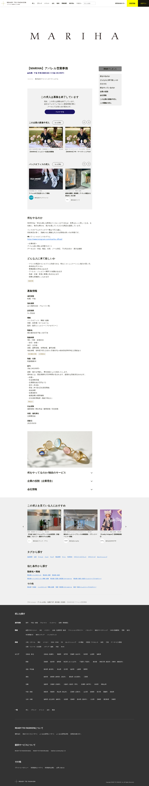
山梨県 (79, 669)
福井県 (72, 669)
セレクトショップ (102, 557)
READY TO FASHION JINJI (41, 751)
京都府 (52, 684)
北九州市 (52, 699)
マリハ (64, 557)
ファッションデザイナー (75, 630)
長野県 (86, 669)
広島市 (78, 692)
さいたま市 (72, 662)
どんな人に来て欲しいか (109, 80)
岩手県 (66, 654)
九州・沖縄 (29, 699)
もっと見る (58, 122)
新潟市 (51, 669)
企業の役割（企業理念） (40, 480)
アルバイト (43, 623)
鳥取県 (46, 692)
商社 (39, 642)
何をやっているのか (107, 88)
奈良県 (96, 684)
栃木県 (52, 662)
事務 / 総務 (51, 587)
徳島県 (92, 692)
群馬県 (59, 662)
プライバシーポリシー (21, 768)
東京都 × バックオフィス (34, 575)
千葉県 (82, 662)
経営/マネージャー (31, 630)
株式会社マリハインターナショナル (46, 79)
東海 (27, 677)
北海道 (46, 654)
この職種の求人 (105, 103)
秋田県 (86, 654)
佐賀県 (66, 699)
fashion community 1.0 (58, 751)
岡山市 (64, 692)
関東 (27, 662)
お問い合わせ (60, 768)
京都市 (58, 684)
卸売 (102, 642)
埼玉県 (66, 662)
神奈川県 (102, 662)
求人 (27, 710)
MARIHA (69, 557)
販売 (74, 587)
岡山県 (59, 692)
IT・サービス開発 (116, 642)
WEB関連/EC (29, 635)
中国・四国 (29, 692)
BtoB (62, 647)
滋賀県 (46, 684)
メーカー (45, 642)
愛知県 (71, 677)
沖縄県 (113, 699)
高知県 (112, 692)
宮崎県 (99, 699)
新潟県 (46, 669)
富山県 (59, 669)
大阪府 (66, 684)
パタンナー (89, 630)
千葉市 (87, 662)
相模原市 (119, 662)
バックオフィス (42, 587)
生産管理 (29, 557)
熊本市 (85, 699)
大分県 (92, 699)
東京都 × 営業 (47, 575)
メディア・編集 (48, 647)
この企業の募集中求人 (108, 99)
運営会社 (17, 734)
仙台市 (78, 654)
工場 (107, 642)
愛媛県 (105, 692)
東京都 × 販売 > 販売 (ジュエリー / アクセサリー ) (87, 578)
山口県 (86, 692)
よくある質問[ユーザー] (47, 734)
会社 (48, 710)
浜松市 (63, 677)
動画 (53, 710)
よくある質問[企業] (62, 734)
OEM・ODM (54, 642)
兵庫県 (83, 684)
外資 (57, 647)
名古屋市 (77, 677)
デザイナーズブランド (80, 557)
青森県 (59, 654)
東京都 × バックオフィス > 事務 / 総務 (38, 578)
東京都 (29, 587)
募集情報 (103, 84)
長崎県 (72, 699)
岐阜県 (46, 677)
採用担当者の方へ (75, 734)
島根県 (52, 692)
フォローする (60, 112)
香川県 (99, 692)
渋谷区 (34, 587)
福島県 (99, 654)
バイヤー (47, 630)
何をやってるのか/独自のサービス (46, 472)
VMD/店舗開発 (114, 630)
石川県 (66, 669)
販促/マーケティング (101, 630)
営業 (57, 587)
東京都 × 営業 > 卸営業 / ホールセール (61, 578)
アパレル (40, 557)
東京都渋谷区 (45, 73)
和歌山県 (103, 684)
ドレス (46, 557)
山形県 (92, 654)
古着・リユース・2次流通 (33, 647)
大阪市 (71, 684)
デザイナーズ (92, 557)
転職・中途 (33, 73)
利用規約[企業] (49, 768)
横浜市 (108, 662)
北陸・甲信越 (30, 669)
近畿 (27, 684)
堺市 (75, 684)
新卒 (27, 623)
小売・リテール (30, 642)
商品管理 (57, 557)
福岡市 (58, 699)
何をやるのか (105, 76)
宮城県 (72, 654)
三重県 (86, 677)
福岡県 (46, 699)
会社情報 (103, 95)
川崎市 (114, 662)
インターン (53, 623)
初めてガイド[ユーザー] (30, 734)
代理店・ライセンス (92, 642)
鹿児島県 (106, 699)
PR (62, 642)
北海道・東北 (30, 654)
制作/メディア (40, 635)
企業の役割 (104, 91)
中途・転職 (34, 623)
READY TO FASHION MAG (23, 751)
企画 (35, 557)
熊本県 (79, 699)
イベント (41, 710)
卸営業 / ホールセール (65, 587)
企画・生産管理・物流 (59, 630)
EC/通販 (81, 642)
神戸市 (89, 684)
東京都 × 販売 (56, 575)
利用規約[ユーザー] (36, 768)
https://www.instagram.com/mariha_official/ (44, 239)
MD (41, 630)
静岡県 (52, 677)
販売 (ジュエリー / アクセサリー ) (86, 587)
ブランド (33, 710)
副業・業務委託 (63, 623)
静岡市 (58, 677)
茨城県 (46, 662)
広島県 (72, 692)
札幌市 (51, 654)
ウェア (52, 557)
